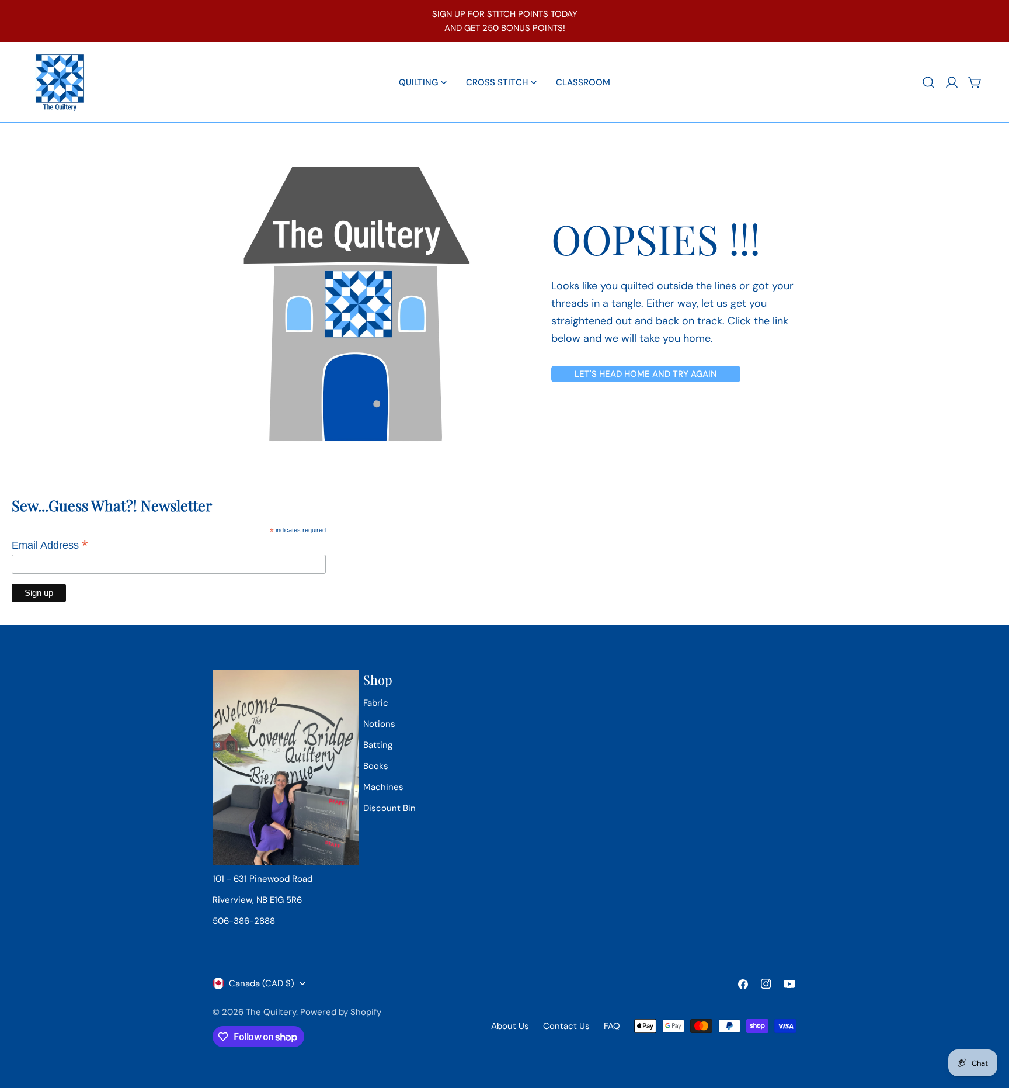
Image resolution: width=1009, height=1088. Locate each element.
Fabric (375, 703)
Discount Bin (389, 808)
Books (375, 766)
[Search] (928, 82)
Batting (377, 745)
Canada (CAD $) (261, 983)
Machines (383, 787)
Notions (379, 724)
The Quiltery (271, 1012)
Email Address (50, 545)
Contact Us (566, 1026)
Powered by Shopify (340, 1012)
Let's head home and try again (646, 374)
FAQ (612, 1026)
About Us (510, 1026)
